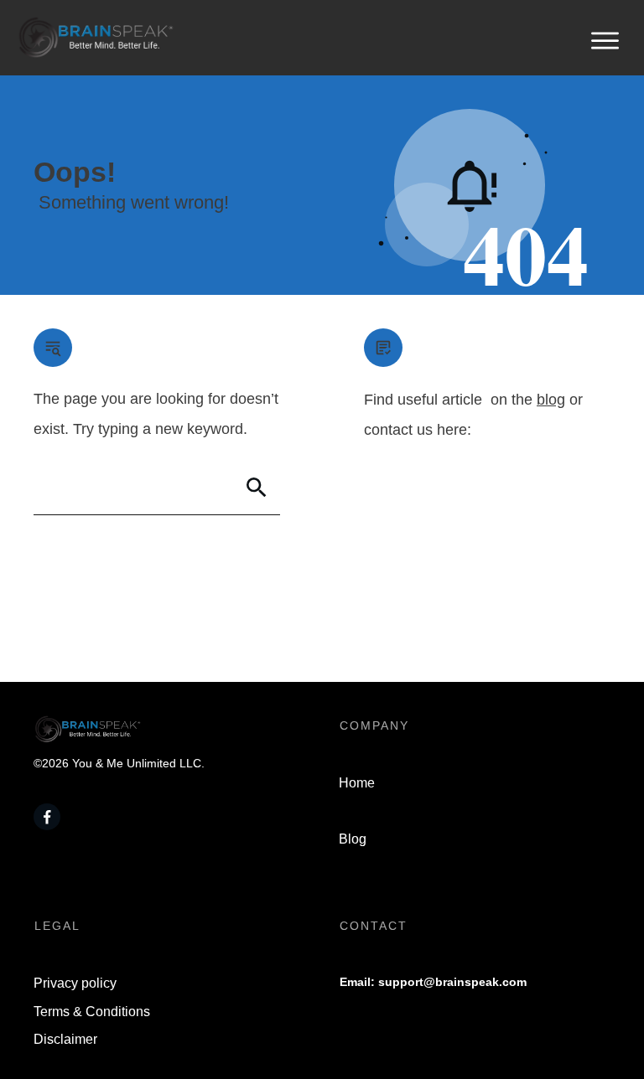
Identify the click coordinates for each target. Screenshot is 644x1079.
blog (551, 399)
